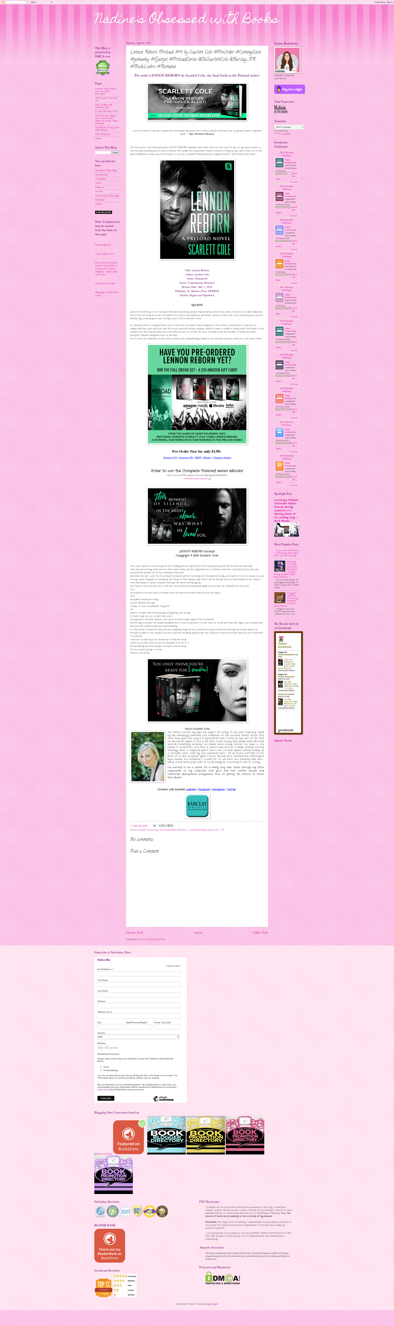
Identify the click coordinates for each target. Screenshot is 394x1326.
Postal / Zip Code (162, 1022)
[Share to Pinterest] (171, 825)
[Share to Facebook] (168, 825)
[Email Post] (154, 825)
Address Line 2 (104, 1012)
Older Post (260, 933)
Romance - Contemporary (191, 829)
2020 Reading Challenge (286, 322)
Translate (285, 134)
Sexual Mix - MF (215, 829)
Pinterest (100, 199)
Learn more (103, 1089)
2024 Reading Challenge (286, 187)
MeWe (98, 204)
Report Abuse (282, 740)
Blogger (214, 1304)
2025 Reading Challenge (286, 154)
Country (101, 1033)
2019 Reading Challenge (286, 356)
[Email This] (160, 825)
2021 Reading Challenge (286, 288)
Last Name (102, 991)
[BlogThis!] (163, 825)
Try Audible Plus (104, 253)
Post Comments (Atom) (153, 939)
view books (294, 182)
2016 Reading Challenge (286, 457)
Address (101, 1001)
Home (198, 933)
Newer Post (134, 933)
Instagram (100, 179)
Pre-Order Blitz (167, 829)
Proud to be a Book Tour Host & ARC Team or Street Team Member (106, 119)
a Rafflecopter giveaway (197, 478)
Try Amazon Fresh (105, 283)
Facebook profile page (107, 195)
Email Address (105, 969)
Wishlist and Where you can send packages (105, 91)
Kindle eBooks (103, 245)
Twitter (99, 191)
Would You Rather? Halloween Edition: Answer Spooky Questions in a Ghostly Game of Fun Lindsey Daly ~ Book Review (286, 510)
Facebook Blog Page (106, 170)
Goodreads (101, 174)
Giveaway (152, 829)
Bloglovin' (100, 187)
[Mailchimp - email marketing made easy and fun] (163, 1101)
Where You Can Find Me (106, 99)
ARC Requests (103, 134)
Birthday (101, 1043)
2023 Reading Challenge (286, 221)
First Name (102, 980)
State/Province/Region (136, 1022)
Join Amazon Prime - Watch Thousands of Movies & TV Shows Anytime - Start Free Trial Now (106, 268)
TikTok (98, 183)
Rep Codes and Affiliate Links (103, 106)
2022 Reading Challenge (286, 255)
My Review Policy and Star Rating (107, 129)
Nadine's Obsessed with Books (187, 20)
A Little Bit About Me (106, 111)
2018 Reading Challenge (286, 389)
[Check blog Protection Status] (102, 75)
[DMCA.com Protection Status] (222, 1283)
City (99, 1022)
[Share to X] (165, 825)
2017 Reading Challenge (286, 423)
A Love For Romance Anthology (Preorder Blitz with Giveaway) (286, 553)
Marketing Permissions (108, 1054)
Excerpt (142, 829)
